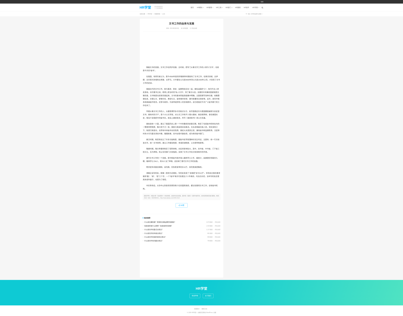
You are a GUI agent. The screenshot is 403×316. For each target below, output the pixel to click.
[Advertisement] (181, 49)
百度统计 (197, 309)
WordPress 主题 (211, 312)
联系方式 (204, 309)
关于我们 (208, 296)
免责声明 (195, 296)
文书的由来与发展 (256, 14)
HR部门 (228, 7)
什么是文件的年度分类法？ (153, 233)
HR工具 (218, 7)
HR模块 (199, 7)
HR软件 (246, 7)
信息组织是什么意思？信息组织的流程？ (158, 226)
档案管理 (157, 14)
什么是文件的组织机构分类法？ (155, 237)
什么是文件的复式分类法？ (153, 229)
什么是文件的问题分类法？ (153, 241)
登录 (262, 2)
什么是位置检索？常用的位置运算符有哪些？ (160, 222)
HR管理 (209, 7)
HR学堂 (145, 7)
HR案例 (238, 7)
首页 (192, 7)
